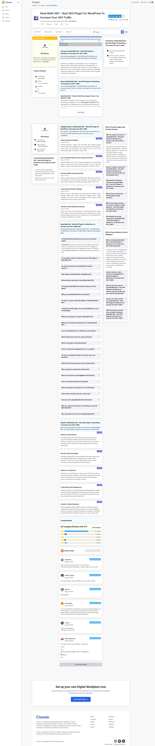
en (38, 5)
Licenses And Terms (119, 744)
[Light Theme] (150, 2)
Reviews (111, 719)
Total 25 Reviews (96, 527)
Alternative (111, 722)
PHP (42, 24)
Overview (37, 32)
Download (111, 716)
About (92, 716)
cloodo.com (40, 151)
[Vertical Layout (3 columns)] (122, 32)
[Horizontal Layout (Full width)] (126, 32)
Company (93, 719)
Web (62, 24)
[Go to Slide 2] (72, 44)
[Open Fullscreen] (99, 39)
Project (43, 5)
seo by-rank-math (51, 5)
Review (68, 32)
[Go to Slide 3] (80, 44)
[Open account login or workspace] (152, 2)
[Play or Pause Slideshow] (62, 39)
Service (92, 727)
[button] (80, 41)
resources (47, 32)
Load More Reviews (81, 664)
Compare (111, 724)
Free (67, 24)
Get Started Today (79, 699)
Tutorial (93, 722)
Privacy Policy (108, 744)
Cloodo (34, 5)
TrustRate (111, 727)
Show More (80, 112)
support (59, 32)
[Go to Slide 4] (88, 44)
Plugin (56, 24)
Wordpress (49, 24)
